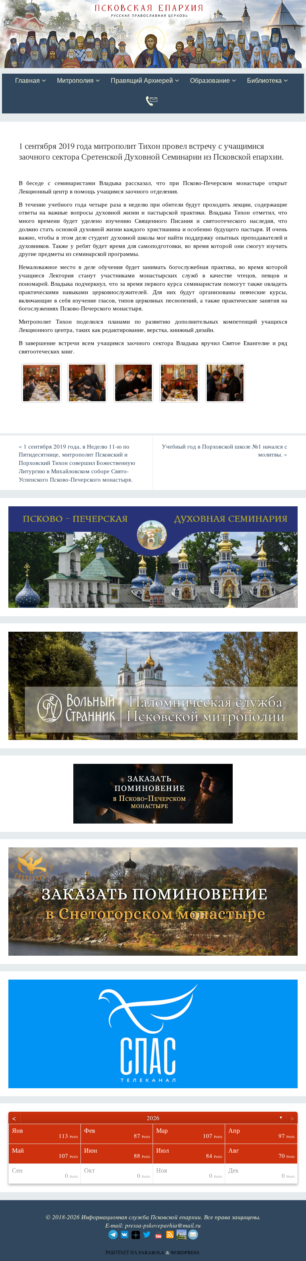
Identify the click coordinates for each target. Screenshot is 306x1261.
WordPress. (185, 1252)
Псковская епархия (114, 6)
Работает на (122, 1252)
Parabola (152, 1252)
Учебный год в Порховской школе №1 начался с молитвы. (224, 450)
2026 (153, 1118)
